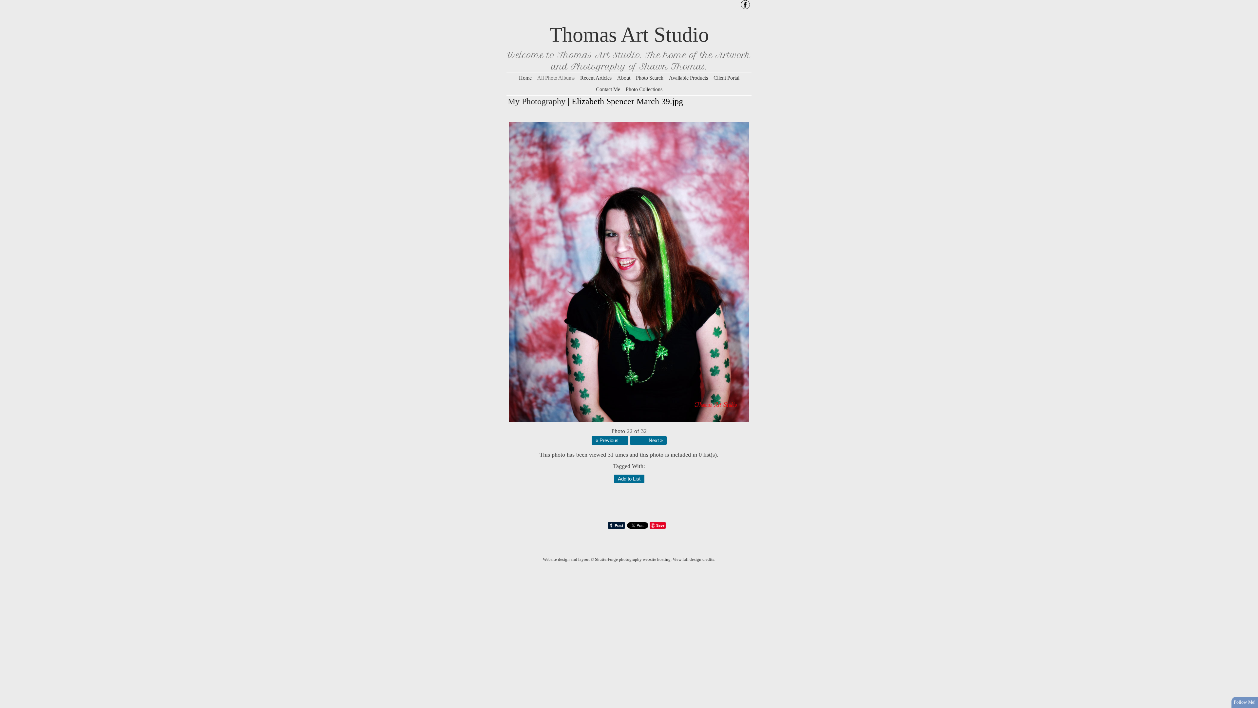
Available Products (688, 78)
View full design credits (693, 559)
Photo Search (649, 78)
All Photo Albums (556, 78)
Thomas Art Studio (629, 34)
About (623, 78)
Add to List (629, 479)
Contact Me (608, 89)
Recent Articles (596, 78)
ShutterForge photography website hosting (633, 559)
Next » (656, 440)
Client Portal (726, 78)
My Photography (536, 101)
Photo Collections (644, 89)
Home (525, 78)
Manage (1249, 3)
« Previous (607, 440)
